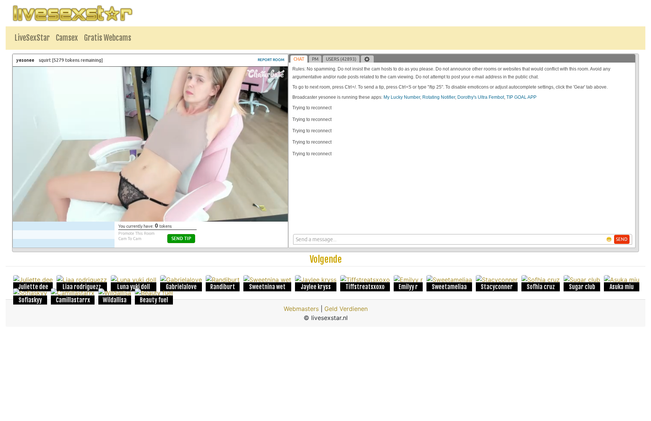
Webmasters (301, 308)
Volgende (326, 259)
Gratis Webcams (107, 38)
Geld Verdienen (346, 308)
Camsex (67, 38)
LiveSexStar (32, 38)
